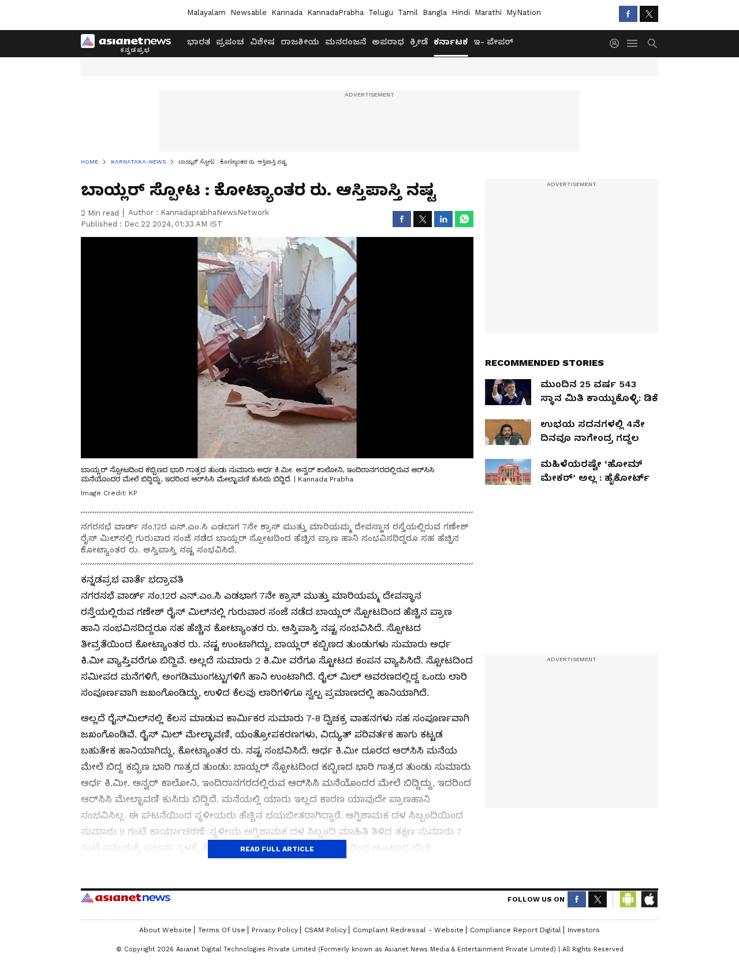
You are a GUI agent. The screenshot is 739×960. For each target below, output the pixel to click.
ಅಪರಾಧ (388, 41)
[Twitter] (649, 14)
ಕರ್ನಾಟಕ (451, 41)
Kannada (287, 12)
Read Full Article (277, 849)
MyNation (523, 12)
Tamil (408, 12)
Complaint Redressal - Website (408, 930)
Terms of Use (221, 930)
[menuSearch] (652, 43)
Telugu (380, 12)
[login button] (617, 43)
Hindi (460, 12)
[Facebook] (628, 14)
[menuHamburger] (633, 43)
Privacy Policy (275, 930)
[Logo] (130, 43)
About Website (165, 930)
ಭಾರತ (198, 41)
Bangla (435, 12)
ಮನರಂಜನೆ (345, 41)
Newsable (248, 12)
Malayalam (206, 12)
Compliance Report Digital (515, 930)
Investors (584, 930)
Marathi (488, 12)
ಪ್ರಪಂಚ (230, 41)
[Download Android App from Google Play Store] (628, 899)
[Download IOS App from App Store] (649, 899)
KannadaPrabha (335, 12)
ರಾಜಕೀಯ (300, 41)
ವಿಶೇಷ (262, 41)
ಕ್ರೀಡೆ (419, 41)
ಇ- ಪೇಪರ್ (493, 41)
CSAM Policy (325, 930)
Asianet (125, 898)
